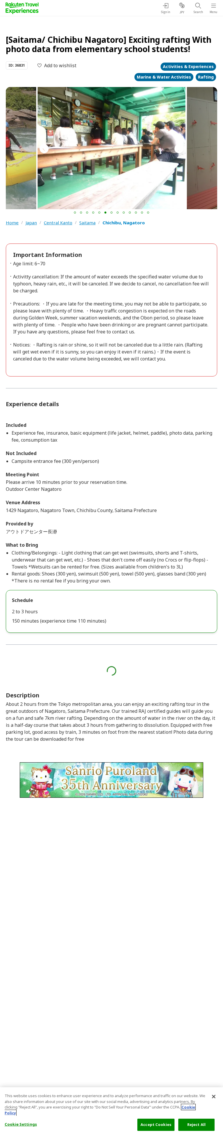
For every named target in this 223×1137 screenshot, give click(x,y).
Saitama (87, 223)
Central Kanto (58, 223)
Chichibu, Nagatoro (123, 223)
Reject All (196, 1124)
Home (12, 223)
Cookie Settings (21, 1124)
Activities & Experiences (188, 66)
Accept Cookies (156, 1124)
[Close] (213, 1096)
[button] (75, 213)
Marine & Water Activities (164, 77)
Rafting (206, 77)
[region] (111, 1112)
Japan (31, 223)
